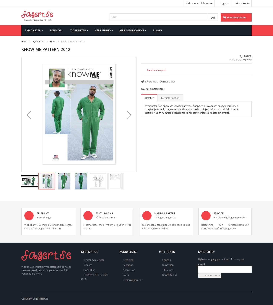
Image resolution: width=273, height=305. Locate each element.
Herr (52, 41)
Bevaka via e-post (156, 70)
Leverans (128, 265)
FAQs (126, 275)
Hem (23, 41)
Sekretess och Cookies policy (94, 276)
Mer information (170, 98)
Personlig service (132, 280)
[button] (29, 114)
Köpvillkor (89, 270)
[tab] (149, 97)
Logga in (224, 3)
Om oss (88, 265)
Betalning (128, 260)
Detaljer (149, 98)
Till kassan (167, 270)
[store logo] (37, 16)
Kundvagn (168, 265)
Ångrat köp (129, 270)
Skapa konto (243, 3)
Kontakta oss (169, 275)
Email (201, 264)
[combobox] (164, 16)
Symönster (38, 41)
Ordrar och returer (94, 260)
